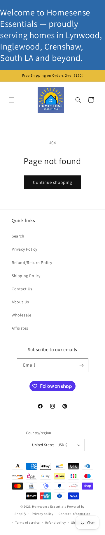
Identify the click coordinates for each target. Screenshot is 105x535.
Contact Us (22, 288)
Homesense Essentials (49, 506)
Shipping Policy (26, 275)
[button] (11, 100)
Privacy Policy (24, 249)
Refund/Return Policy (32, 262)
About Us (20, 302)
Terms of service (27, 522)
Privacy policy (42, 514)
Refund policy (55, 522)
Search (18, 236)
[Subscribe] (81, 365)
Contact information (74, 514)
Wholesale (21, 315)
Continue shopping (52, 182)
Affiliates (20, 328)
